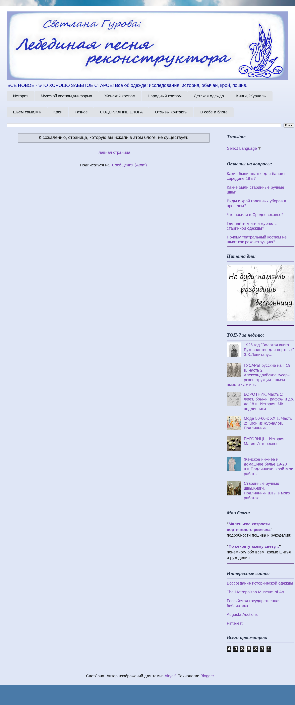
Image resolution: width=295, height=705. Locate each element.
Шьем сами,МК (27, 112)
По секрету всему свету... (254, 546)
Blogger (207, 676)
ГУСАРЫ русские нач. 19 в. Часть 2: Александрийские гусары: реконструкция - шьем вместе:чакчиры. (259, 375)
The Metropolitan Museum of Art (255, 592)
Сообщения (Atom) (129, 165)
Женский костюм (119, 96)
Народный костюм (165, 96)
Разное (81, 112)
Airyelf (170, 676)
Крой (57, 112)
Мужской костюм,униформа (66, 96)
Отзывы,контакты (171, 112)
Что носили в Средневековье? (255, 214)
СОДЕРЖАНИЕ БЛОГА (121, 112)
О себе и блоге (214, 112)
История (20, 96)
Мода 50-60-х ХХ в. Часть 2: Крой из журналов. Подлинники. (268, 423)
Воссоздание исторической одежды (260, 583)
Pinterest (235, 623)
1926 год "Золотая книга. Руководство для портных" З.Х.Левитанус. (269, 350)
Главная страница (113, 152)
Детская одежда (209, 96)
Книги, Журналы (251, 96)
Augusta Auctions (242, 614)
